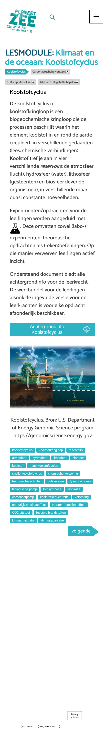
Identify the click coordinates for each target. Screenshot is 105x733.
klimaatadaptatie (52, 520)
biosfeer (78, 458)
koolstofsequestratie (54, 497)
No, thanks (47, 726)
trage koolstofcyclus (44, 465)
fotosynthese (52, 489)
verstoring (82, 497)
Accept (27, 726)
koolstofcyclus (22, 450)
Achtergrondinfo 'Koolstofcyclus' (47, 329)
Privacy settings (74, 715)
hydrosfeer (39, 458)
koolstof (17, 465)
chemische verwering (63, 473)
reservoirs (76, 450)
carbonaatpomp (23, 497)
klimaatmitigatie (23, 520)
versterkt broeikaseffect (68, 505)
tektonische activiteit (27, 481)
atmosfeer (19, 458)
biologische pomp (24, 489)
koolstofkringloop (51, 450)
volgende (81, 531)
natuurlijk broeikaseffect (29, 505)
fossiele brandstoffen (51, 512)
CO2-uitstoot (21, 512)
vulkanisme (56, 481)
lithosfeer (59, 458)
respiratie (73, 489)
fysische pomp (80, 481)
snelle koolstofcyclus (27, 473)
